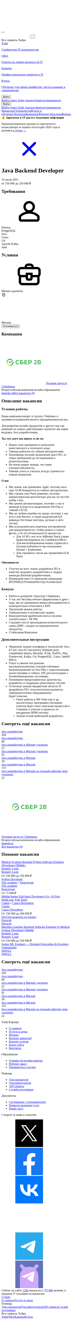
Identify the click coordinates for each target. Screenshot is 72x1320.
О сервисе (15, 1028)
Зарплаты (55, 114)
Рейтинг (44, 114)
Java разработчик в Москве (18, 757)
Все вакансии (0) (24, 393)
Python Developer (12, 879)
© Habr (5, 1297)
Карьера (20, 1316)
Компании (32, 114)
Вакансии (7, 110)
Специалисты (22, 110)
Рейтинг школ (18, 1063)
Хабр (4, 1316)
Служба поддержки (21, 1089)
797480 (48, 1290)
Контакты (15, 1048)
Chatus (5, 903)
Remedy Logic (10, 868)
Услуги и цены (18, 1031)
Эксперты (19, 114)
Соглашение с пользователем (27, 1102)
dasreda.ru (7, 393)
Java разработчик (12, 731)
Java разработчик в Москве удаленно (24, 744)
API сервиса (16, 1086)
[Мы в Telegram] (29, 1258)
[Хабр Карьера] (15, 36)
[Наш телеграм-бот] (29, 1287)
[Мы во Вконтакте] (29, 1202)
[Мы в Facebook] (29, 1174)
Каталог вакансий (20, 1038)
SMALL (6, 950)
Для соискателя (18, 1079)
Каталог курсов (18, 1041)
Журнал (66, 114)
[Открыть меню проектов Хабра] (2, 32)
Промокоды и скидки (22, 1067)
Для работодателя (20, 1082)
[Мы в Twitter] (29, 1146)
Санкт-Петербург (23, 903)
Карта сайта (16, 1044)
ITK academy (9, 882)
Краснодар (27, 882)
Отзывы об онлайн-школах (26, 1060)
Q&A (11, 1316)
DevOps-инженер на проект (18, 917)
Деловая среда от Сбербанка (19, 836)
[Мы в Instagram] (29, 1230)
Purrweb (6, 920)
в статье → (19, 130)
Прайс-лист (16, 1108)
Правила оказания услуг (24, 1105)
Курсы (29, 1316)
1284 (25, 1290)
